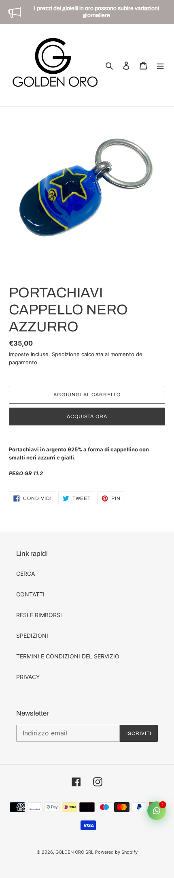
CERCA (25, 573)
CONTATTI (30, 594)
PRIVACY (28, 676)
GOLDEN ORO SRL (74, 852)
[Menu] (160, 65)
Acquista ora (87, 416)
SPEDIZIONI (32, 635)
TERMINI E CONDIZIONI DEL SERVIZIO (67, 656)
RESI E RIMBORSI (39, 614)
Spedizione (66, 354)
